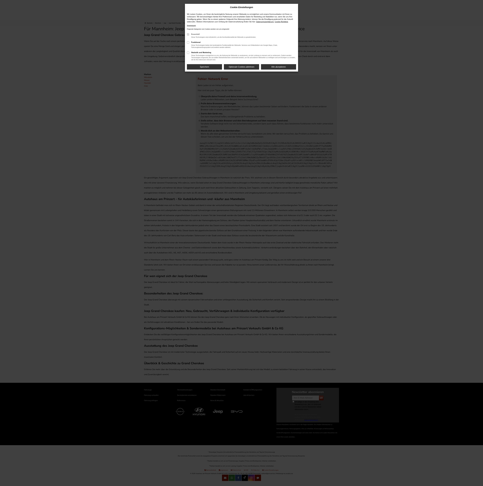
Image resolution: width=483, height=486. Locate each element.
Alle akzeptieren (278, 67)
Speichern (204, 67)
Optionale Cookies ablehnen (241, 67)
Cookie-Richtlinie (281, 22)
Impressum (191, 25)
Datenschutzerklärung (265, 22)
